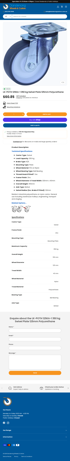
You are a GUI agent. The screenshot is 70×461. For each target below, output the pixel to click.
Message (12, 353)
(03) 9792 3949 (9, 11)
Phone (11, 344)
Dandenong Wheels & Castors (15, 453)
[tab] (18, 217)
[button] (62, 7)
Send (35, 373)
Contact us (17, 142)
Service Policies (7, 456)
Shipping (19, 98)
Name (11, 327)
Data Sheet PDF (12, 103)
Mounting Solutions (13, 107)
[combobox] (35, 16)
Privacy (16, 456)
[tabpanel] (35, 264)
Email (10, 336)
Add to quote (35, 125)
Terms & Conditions (26, 456)
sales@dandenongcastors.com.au (56, 11)
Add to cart (47, 114)
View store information (14, 136)
